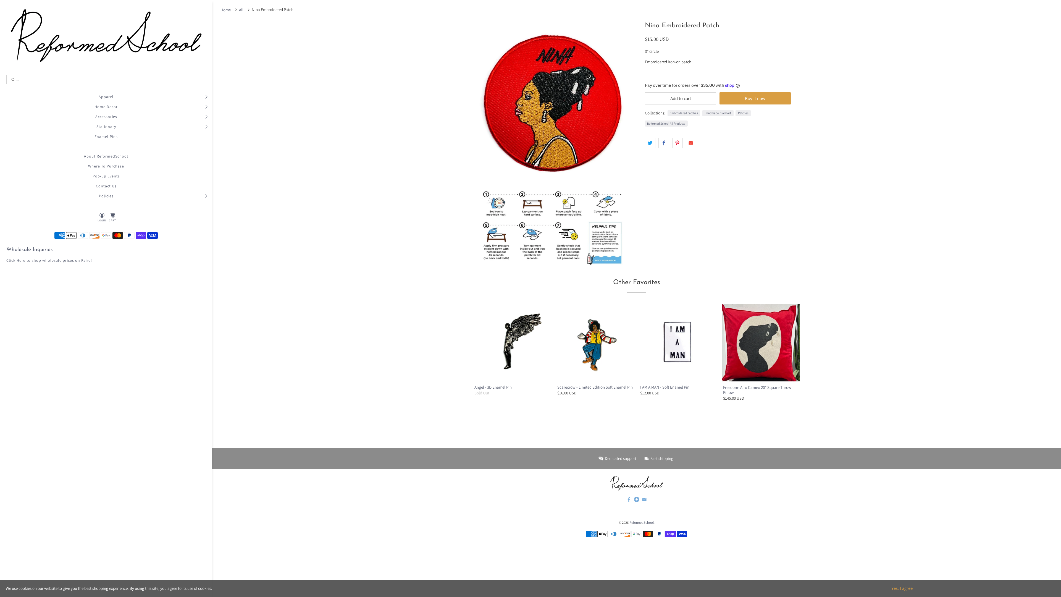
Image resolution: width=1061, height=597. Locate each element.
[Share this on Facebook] (663, 143)
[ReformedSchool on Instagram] (636, 500)
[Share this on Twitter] (650, 143)
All (241, 10)
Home (225, 10)
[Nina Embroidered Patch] (554, 102)
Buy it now (755, 98)
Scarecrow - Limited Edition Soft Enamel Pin (595, 387)
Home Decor (106, 106)
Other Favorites (636, 282)
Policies (106, 195)
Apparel (106, 96)
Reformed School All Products (666, 123)
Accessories (106, 116)
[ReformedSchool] (106, 36)
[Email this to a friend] (691, 143)
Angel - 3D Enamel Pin (493, 387)
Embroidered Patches (684, 113)
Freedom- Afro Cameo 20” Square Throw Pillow (757, 390)
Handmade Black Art (718, 113)
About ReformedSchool (106, 156)
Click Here (15, 260)
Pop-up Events (106, 176)
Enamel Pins (106, 136)
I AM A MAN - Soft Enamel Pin (664, 387)
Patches (743, 113)
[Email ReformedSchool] (644, 500)
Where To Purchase (106, 166)
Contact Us (106, 186)
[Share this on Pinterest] (677, 143)
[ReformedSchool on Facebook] (628, 500)
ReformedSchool (641, 522)
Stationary (106, 126)
